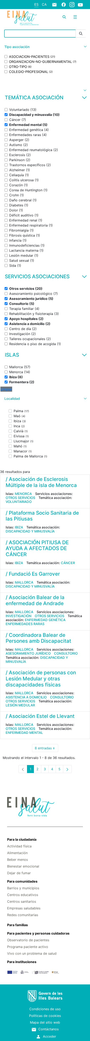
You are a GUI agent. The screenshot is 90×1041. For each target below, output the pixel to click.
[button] (45, 46)
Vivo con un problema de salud (32, 953)
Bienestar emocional (23, 866)
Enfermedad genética (45, 620)
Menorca (23, 494)
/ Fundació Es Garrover (33, 574)
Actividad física (19, 846)
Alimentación (17, 853)
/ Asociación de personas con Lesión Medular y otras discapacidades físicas (41, 678)
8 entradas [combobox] (46, 749)
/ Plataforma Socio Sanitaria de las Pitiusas (42, 516)
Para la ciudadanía (21, 839)
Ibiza (19, 527)
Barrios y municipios (23, 888)
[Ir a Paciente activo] (23, 18)
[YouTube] (80, 5)
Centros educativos (22, 895)
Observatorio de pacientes (28, 940)
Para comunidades (22, 881)
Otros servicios (20, 498)
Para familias (17, 925)
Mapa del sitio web (45, 1022)
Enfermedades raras (25, 624)
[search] (64, 17)
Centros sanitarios (21, 901)
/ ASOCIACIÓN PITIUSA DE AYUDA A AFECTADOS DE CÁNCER (37, 548)
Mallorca (24, 582)
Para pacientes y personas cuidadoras (38, 933)
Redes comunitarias (22, 915)
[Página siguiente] (67, 769)
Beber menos (17, 859)
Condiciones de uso (45, 1009)
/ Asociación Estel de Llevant (40, 716)
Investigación (18, 616)
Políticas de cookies (45, 1016)
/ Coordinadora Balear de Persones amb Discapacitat (38, 638)
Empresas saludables (23, 908)
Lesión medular (20, 705)
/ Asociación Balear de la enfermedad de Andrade (35, 600)
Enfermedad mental (24, 732)
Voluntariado (19, 502)
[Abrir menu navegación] (75, 17)
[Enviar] (80, 33)
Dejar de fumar (19, 873)
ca (44, 4)
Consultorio (66, 653)
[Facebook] (63, 4)
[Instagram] (72, 4)
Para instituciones (21, 962)
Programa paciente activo (27, 947)
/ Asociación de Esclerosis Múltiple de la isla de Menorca (41, 482)
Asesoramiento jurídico (28, 653)
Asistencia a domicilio (26, 697)
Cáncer (68, 563)
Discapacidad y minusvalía (30, 531)
